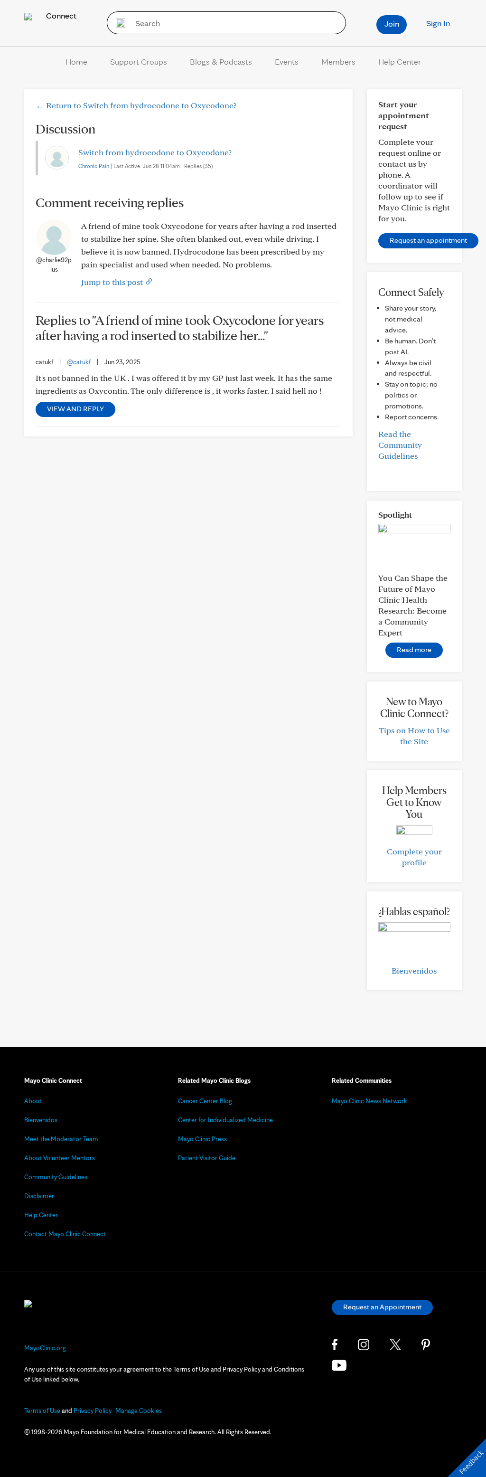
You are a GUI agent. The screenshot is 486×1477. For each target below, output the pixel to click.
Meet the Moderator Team (61, 1139)
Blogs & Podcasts (221, 61)
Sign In (438, 23)
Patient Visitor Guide (206, 1158)
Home (76, 61)
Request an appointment (428, 240)
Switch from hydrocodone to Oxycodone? (155, 152)
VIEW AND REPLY (75, 408)
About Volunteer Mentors (59, 1158)
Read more (414, 649)
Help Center (399, 61)
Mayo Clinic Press (202, 1139)
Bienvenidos (414, 970)
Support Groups (138, 61)
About (33, 1101)
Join (391, 23)
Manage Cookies (138, 1410)
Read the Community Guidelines (400, 445)
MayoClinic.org (45, 1348)
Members (338, 61)
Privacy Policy (93, 1410)
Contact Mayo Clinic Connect (65, 1234)
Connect (60, 15)
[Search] (117, 22)
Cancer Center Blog (205, 1101)
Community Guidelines (55, 1177)
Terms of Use (42, 1410)
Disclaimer (39, 1196)
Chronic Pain (93, 166)
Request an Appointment (382, 1306)
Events (287, 61)
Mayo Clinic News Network (369, 1101)
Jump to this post (113, 282)
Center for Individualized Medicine (225, 1120)
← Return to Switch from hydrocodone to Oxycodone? (136, 105)
